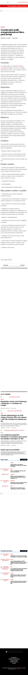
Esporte (2, 399)
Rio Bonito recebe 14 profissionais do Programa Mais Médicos (18, 483)
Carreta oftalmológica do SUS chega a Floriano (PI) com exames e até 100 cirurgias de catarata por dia (14, 418)
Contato (14, 663)
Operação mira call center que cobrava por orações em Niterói (17, 488)
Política (11, 579)
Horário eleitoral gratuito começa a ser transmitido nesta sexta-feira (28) (18, 582)
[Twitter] (13, 671)
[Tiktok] (18, 671)
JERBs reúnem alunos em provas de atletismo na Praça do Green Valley (18, 576)
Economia (12, 474)
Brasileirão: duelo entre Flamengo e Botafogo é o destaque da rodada (14, 403)
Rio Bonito (12, 480)
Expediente (14, 657)
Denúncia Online (14, 661)
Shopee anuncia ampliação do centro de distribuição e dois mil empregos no (18, 477)
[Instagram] (10, 671)
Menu (2, 2)
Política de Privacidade (14, 659)
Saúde (2, 413)
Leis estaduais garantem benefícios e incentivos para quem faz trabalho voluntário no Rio (14, 437)
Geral (2, 432)
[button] (1, 40)
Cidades (3, 27)
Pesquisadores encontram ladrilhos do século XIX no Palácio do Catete (18, 465)
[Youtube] (15, 671)
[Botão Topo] (20, 671)
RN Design (17, 668)
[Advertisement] (14, 330)
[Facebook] (8, 671)
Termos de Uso (14, 660)
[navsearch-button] (26, 2)
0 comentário (15, 38)
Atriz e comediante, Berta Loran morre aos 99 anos (18, 471)
